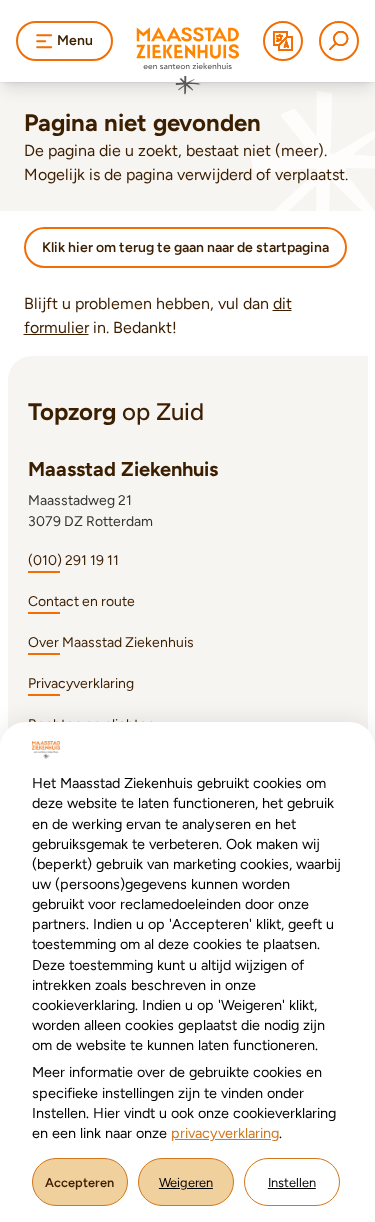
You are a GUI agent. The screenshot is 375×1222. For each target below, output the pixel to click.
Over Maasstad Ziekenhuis (111, 642)
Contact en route (81, 601)
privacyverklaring (225, 1133)
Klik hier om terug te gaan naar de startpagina (185, 247)
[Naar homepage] (188, 61)
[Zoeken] (339, 41)
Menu (75, 40)
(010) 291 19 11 (73, 560)
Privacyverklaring (81, 683)
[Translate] (283, 41)
